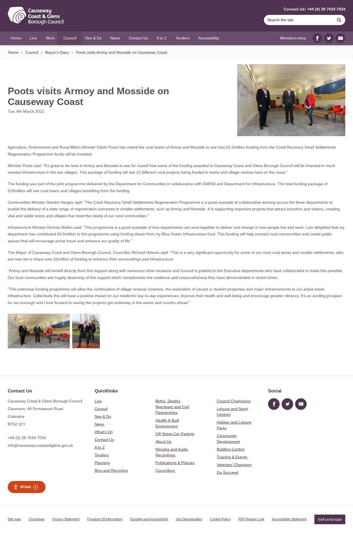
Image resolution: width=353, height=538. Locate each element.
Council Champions (234, 401)
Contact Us (104, 439)
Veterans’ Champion (234, 464)
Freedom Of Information (104, 519)
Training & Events (232, 457)
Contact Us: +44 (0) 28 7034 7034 (314, 9)
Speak (25, 486)
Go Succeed (227, 472)
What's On (104, 432)
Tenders (102, 455)
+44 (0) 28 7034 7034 (27, 437)
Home (13, 52)
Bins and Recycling (111, 470)
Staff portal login (330, 519)
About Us (164, 441)
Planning (102, 463)
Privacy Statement (65, 519)
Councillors (165, 470)
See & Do (103, 416)
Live (98, 401)
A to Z (100, 447)
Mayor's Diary (57, 52)
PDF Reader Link (251, 519)
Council (31, 52)
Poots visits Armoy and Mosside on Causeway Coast (121, 52)
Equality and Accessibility (149, 519)
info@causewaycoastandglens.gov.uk (40, 445)
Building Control (230, 449)
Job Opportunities (189, 519)
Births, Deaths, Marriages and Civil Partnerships (172, 407)
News (99, 424)
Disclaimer (37, 519)
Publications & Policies (175, 463)
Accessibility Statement (289, 519)
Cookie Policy (220, 519)
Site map (14, 519)
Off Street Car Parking (175, 434)
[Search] (339, 20)
